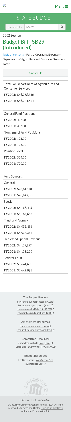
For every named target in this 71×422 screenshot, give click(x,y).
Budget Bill (14, 26)
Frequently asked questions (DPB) (34, 312)
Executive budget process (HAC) (34, 305)
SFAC (47, 342)
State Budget (35, 18)
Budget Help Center (35, 363)
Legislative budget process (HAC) (34, 301)
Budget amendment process (34, 326)
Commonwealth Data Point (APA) (34, 309)
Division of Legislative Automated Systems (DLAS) (42, 409)
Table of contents (13, 54)
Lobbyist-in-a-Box (40, 400)
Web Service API (44, 359)
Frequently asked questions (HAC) (34, 329)
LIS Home (24, 400)
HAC (41, 342)
